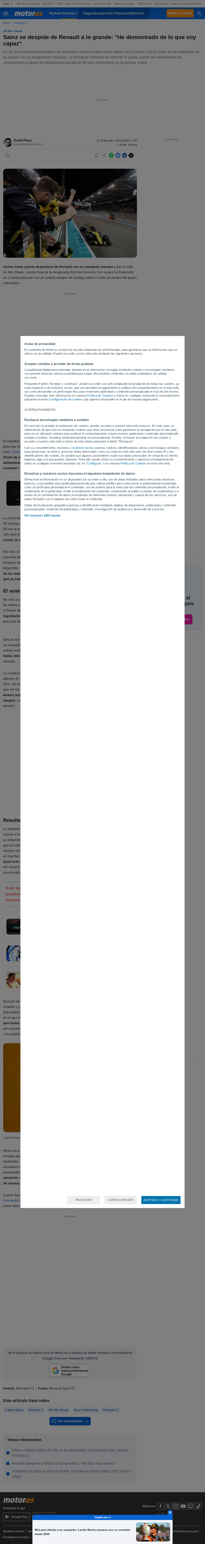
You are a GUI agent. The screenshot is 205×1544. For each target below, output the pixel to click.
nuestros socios (82, 447)
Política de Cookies (100, 395)
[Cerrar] (170, 1512)
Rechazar (84, 1199)
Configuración (120, 1199)
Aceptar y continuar (161, 1200)
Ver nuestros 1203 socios (42, 515)
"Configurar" (94, 463)
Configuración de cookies (66, 399)
